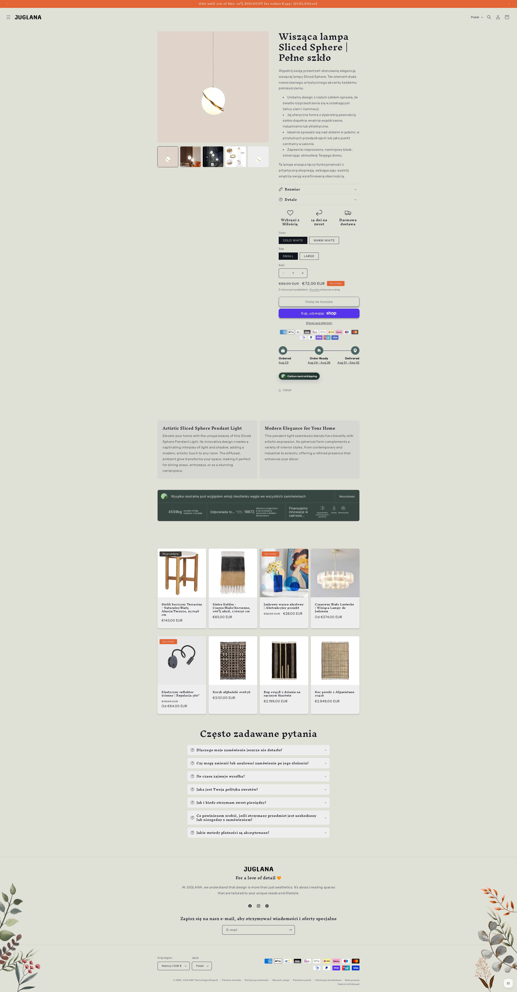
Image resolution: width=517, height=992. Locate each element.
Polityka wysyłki (302, 980)
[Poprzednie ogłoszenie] (7, 4)
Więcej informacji (347, 496)
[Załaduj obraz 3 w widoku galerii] (213, 156)
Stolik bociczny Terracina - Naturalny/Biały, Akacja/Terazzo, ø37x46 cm (182, 609)
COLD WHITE (293, 240)
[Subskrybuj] (290, 930)
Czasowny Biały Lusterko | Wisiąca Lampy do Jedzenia (334, 608)
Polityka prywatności (257, 980)
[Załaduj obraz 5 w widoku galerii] (258, 156)
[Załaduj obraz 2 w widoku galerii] (190, 156)
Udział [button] (287, 390)
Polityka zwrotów (231, 980)
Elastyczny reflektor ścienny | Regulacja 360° (181, 693)
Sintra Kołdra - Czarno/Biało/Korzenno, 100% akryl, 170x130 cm (231, 608)
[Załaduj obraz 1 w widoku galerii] (168, 156)
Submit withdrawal (348, 984)
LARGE (309, 256)
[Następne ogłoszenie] (509, 4)
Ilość (282, 265)
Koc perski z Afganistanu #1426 (334, 693)
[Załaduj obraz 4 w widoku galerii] (235, 156)
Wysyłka (314, 289)
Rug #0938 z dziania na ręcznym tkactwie (282, 693)
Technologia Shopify (206, 980)
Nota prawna (352, 980)
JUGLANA (188, 980)
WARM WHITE (324, 240)
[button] (8, 17)
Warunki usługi (280, 980)
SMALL (288, 256)
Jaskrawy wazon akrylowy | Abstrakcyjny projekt (284, 606)
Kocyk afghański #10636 (231, 692)
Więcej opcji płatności (319, 322)
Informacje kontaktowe (328, 980)
